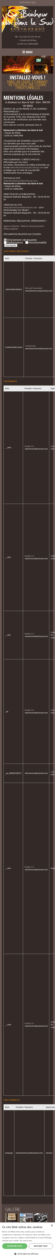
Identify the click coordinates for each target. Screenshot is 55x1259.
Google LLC (29, 446)
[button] (27, 1254)
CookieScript (30, 346)
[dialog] (27, 1240)
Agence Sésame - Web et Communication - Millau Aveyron (24, 227)
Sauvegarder (10, 245)
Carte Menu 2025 (27, 2)
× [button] (52, 1225)
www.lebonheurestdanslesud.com (26, 167)
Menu (29, 52)
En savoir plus (26, 1240)
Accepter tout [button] (14, 1246)
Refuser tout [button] (41, 1246)
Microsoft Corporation (33, 288)
